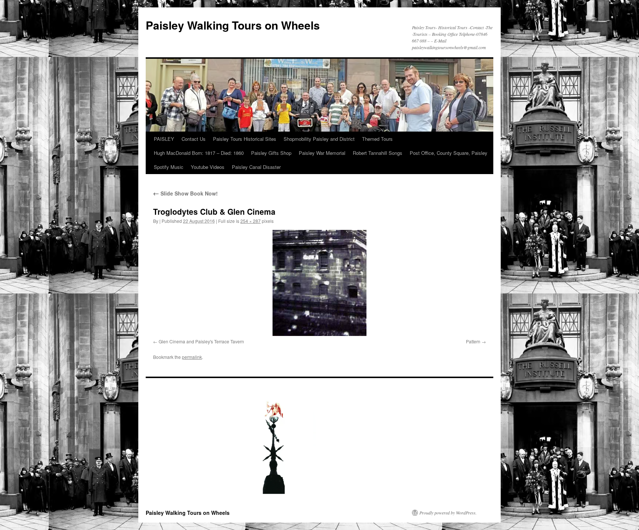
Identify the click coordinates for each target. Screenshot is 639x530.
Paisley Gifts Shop (271, 152)
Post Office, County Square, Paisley (448, 152)
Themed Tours (377, 138)
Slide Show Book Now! (185, 193)
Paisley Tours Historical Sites (244, 138)
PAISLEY (164, 138)
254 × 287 (250, 221)
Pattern (473, 341)
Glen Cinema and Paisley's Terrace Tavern (201, 341)
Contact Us (194, 138)
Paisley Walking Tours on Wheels (233, 25)
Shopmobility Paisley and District (319, 138)
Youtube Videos (207, 166)
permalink (192, 357)
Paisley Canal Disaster (256, 166)
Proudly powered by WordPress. (448, 513)
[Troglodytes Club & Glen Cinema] (319, 283)
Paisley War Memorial (322, 152)
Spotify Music (168, 166)
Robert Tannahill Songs (377, 152)
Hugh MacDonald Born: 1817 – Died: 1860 (199, 152)
